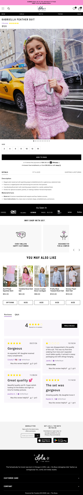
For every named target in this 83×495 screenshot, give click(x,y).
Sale (79, 14)
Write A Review (69, 326)
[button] (3, 8)
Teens (60, 14)
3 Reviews (5, 23)
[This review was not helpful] (35, 363)
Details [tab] (5, 172)
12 (32, 149)
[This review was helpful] (31, 363)
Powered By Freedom (32, 493)
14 (38, 149)
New (3, 14)
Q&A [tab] (17, 314)
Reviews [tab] (8, 314)
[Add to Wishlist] (79, 32)
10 (27, 149)
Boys (41, 14)
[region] (34, 238)
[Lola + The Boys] (41, 8)
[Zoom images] (3, 31)
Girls (22, 14)
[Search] (8, 9)
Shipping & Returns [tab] (73, 172)
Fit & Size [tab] (36, 172)
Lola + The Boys (51, 493)
